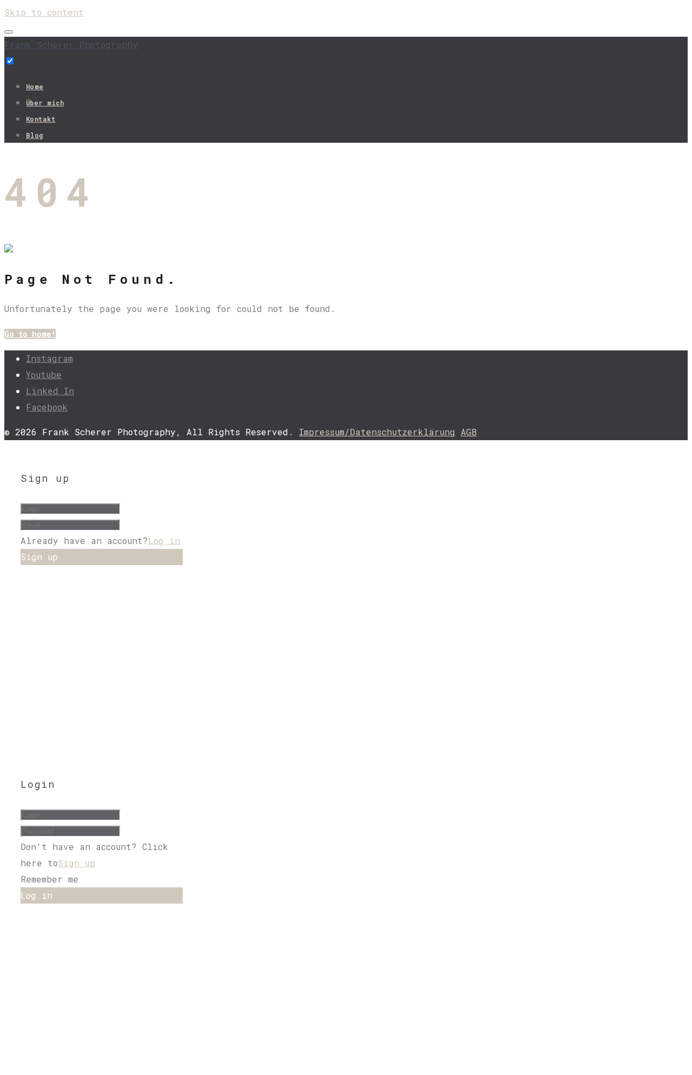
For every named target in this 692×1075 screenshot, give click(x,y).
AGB (469, 431)
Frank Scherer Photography (71, 44)
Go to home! (30, 334)
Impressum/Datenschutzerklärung (377, 431)
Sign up (76, 862)
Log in (164, 540)
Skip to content (44, 12)
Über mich (45, 102)
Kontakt (40, 119)
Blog (34, 135)
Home (35, 86)
